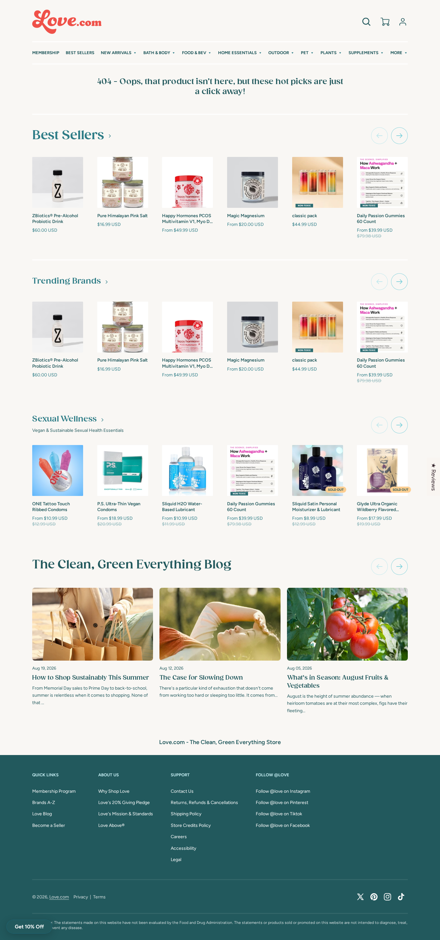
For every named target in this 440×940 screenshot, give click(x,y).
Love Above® (111, 825)
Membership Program (54, 791)
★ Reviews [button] (433, 476)
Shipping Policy (186, 814)
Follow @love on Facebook (283, 825)
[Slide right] (399, 135)
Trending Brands (66, 281)
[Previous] (379, 566)
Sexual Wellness (64, 419)
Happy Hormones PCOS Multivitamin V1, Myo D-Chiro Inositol (187, 219)
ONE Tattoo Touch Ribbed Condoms (51, 506)
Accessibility (183, 848)
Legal (176, 859)
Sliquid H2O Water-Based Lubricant (182, 506)
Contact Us (182, 791)
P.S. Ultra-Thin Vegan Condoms (118, 506)
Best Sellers (68, 135)
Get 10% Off (29, 927)
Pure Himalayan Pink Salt (122, 215)
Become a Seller (48, 825)
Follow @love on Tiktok (279, 814)
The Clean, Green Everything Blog (131, 565)
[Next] (399, 566)
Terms (99, 897)
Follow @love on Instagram (283, 791)
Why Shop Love (113, 791)
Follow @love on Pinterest (282, 802)
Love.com (59, 897)
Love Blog (42, 814)
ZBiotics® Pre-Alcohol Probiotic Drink (55, 218)
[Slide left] (379, 135)
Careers (179, 836)
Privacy (80, 897)
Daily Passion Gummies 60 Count (381, 218)
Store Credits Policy (191, 825)
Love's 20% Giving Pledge (124, 802)
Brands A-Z (43, 802)
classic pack (304, 215)
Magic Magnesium (245, 215)
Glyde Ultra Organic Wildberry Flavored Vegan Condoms (377, 507)
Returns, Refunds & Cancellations (204, 802)
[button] (119, 53)
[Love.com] (66, 22)
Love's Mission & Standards (125, 814)
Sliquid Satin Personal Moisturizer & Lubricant (316, 506)
